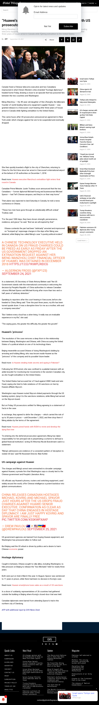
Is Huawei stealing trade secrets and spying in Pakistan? (35, 363)
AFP (6, 39)
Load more (81, 240)
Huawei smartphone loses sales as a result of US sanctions (37, 585)
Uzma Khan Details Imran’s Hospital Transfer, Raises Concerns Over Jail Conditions (86, 142)
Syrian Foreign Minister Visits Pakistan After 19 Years (88, 186)
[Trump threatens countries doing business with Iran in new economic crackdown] (73, 212)
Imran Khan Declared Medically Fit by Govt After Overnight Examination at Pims (33, 671)
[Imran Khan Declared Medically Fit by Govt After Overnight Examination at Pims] (73, 171)
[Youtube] (56, 644)
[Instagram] (46, 644)
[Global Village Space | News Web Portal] (14, 2)
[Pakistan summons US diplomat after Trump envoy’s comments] (73, 229)
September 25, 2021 (42, 529)
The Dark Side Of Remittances (53, 686)
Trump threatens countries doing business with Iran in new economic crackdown (87, 215)
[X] (67, 39)
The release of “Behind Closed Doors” (81, 684)
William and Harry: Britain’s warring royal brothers (87, 127)
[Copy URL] (79, 39)
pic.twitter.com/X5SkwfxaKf (25, 519)
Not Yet (47, 26)
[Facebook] (61, 39)
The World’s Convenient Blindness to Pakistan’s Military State (56, 691)
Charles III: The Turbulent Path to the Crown (82, 679)
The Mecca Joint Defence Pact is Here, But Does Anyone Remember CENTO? (56, 657)
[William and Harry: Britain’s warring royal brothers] (73, 127)
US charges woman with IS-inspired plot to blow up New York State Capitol (33, 657)
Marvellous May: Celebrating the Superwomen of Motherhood (78, 668)
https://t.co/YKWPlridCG (28, 264)
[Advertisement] (33, 146)
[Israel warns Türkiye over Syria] (73, 81)
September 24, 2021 (16, 274)
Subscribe (68, 26)
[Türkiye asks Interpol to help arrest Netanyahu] (73, 102)
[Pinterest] (49, 644)
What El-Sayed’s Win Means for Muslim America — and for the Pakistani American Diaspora (57, 671)
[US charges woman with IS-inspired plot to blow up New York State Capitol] (73, 112)
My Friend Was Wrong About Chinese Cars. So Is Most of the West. (57, 664)
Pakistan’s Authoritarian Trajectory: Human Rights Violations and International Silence (57, 679)
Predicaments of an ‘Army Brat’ (82, 675)
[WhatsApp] (73, 39)
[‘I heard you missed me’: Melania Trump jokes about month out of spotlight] (73, 156)
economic (13, 549)
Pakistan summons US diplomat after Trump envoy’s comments (88, 230)
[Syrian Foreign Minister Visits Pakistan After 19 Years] (73, 186)
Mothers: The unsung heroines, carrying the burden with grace (80, 661)
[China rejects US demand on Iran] (73, 91)
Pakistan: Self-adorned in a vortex (81, 656)
